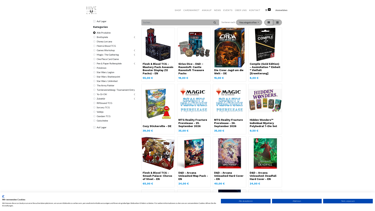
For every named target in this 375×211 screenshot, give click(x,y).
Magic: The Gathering (108, 54)
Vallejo (100, 111)
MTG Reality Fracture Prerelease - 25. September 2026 (192, 123)
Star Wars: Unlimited (107, 81)
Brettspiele (102, 37)
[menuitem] (178, 10)
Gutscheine (102, 120)
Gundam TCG (103, 116)
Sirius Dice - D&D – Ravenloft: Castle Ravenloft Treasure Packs (191, 68)
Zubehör (101, 98)
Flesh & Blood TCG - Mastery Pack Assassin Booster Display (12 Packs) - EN (158, 68)
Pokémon (101, 67)
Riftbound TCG (104, 103)
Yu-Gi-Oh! (102, 94)
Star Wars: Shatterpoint (108, 76)
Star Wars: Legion (105, 72)
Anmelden (281, 10)
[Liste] (277, 22)
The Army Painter (105, 85)
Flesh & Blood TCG (106, 45)
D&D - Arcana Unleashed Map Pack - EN (193, 176)
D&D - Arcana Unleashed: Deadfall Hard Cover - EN (263, 176)
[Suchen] (214, 22)
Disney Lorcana (104, 41)
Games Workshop (106, 50)
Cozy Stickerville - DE (157, 126)
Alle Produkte (104, 32)
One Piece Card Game (108, 59)
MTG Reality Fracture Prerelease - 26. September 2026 (228, 123)
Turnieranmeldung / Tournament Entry (116, 89)
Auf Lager (101, 21)
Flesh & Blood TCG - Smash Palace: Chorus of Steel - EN (157, 176)
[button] (249, 22)
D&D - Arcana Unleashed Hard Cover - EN (228, 176)
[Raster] (268, 22)
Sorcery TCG (103, 107)
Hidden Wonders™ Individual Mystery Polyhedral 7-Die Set (263, 123)
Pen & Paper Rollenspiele (109, 63)
